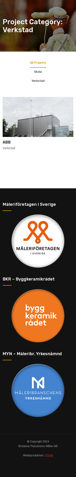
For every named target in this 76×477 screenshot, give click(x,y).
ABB (7, 142)
